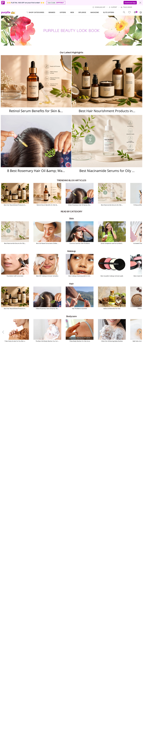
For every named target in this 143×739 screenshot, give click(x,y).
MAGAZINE (94, 12)
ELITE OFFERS (108, 12)
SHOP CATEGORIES (36, 12)
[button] (138, 195)
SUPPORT (114, 7)
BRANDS (52, 12)
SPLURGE (82, 12)
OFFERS (63, 12)
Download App (130, 3)
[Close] (140, 2)
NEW (72, 12)
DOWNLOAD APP (100, 7)
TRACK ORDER (127, 7)
